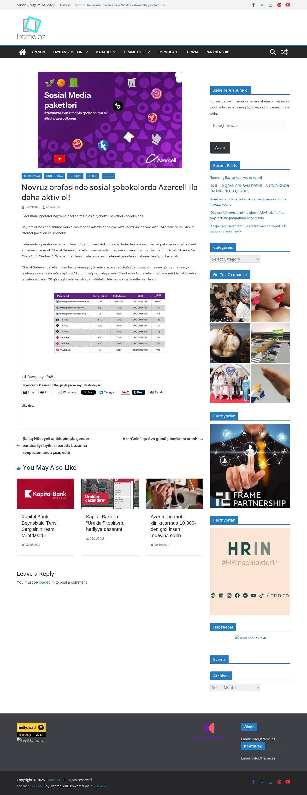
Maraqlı (103, 52)
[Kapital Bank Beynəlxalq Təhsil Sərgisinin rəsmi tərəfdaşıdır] (45, 482)
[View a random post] (284, 52)
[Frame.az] (22, 52)
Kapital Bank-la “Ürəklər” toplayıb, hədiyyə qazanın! (105, 523)
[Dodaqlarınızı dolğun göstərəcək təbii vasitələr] (270, 302)
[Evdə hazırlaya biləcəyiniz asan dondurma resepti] (230, 343)
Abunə (220, 147)
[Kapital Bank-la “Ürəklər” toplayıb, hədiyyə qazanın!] (110, 482)
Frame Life (134, 52)
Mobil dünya (54, 176)
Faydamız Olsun (68, 52)
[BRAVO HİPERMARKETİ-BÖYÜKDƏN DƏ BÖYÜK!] (270, 343)
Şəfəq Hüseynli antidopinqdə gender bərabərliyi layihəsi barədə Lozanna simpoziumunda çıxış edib (56, 446)
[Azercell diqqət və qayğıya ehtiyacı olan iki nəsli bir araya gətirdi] (230, 302)
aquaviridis (53, 207)
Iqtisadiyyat (32, 176)
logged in (47, 582)
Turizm (191, 52)
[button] (85, 52)
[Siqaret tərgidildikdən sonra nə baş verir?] (270, 383)
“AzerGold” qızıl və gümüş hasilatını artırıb (159, 439)
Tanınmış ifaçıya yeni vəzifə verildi (236, 177)
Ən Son (38, 52)
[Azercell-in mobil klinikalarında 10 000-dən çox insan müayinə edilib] (174, 482)
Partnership (217, 52)
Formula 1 (167, 52)
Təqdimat (75, 176)
